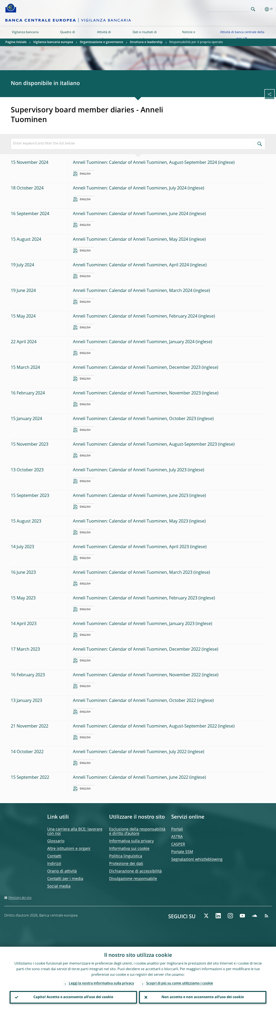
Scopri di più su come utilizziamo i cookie (179, 983)
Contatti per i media (65, 879)
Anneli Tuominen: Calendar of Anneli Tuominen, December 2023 (137, 368)
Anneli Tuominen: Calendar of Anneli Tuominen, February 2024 (135, 316)
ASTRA (177, 837)
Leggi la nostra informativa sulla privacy (101, 983)
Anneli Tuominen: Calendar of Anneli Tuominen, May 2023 (130, 521)
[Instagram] (230, 916)
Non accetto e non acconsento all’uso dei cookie (203, 997)
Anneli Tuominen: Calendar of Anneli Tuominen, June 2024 (130, 214)
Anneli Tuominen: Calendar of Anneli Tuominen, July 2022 (130, 752)
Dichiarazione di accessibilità (135, 871)
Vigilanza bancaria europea (25, 36)
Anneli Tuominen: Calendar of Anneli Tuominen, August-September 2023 (145, 444)
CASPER (178, 844)
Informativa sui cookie (129, 849)
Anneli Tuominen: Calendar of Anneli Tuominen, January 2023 (133, 624)
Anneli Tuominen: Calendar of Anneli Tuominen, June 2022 (130, 778)
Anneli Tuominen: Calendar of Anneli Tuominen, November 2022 (137, 675)
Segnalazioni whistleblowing (197, 859)
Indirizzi (54, 864)
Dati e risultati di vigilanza (145, 36)
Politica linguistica (125, 856)
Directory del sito (19, 897)
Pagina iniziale (16, 42)
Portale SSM (182, 852)
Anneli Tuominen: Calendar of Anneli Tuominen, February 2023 (135, 598)
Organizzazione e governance (101, 42)
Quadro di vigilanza (67, 36)
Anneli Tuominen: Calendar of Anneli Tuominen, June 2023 (130, 496)
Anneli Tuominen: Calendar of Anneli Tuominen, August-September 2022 (145, 726)
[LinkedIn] (218, 916)
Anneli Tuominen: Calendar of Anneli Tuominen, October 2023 (134, 419)
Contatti (54, 856)
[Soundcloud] (254, 916)
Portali (177, 829)
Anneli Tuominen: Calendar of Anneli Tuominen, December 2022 (137, 649)
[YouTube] (242, 916)
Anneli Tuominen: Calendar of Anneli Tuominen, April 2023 (131, 547)
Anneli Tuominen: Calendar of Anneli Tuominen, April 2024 (131, 265)
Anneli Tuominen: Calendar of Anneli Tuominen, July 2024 (130, 188)
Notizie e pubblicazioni (189, 36)
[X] (206, 916)
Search (253, 9)
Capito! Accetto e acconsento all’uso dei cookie (73, 997)
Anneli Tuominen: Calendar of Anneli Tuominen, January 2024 (133, 342)
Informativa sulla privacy (131, 841)
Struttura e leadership (146, 42)
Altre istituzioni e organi (68, 849)
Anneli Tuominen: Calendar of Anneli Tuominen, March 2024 (132, 291)
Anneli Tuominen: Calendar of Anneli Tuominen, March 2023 (132, 573)
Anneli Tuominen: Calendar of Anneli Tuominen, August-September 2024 (145, 163)
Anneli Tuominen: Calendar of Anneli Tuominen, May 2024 (130, 239)
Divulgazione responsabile (133, 879)
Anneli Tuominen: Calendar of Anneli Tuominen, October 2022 (134, 701)
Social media (59, 886)
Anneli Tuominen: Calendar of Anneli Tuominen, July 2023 (130, 470)
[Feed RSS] (266, 916)
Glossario (55, 841)
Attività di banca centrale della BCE (242, 36)
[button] (260, 9)
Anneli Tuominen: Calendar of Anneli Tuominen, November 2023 (137, 393)
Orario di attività (62, 871)
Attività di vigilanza (104, 36)
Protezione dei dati (126, 864)
